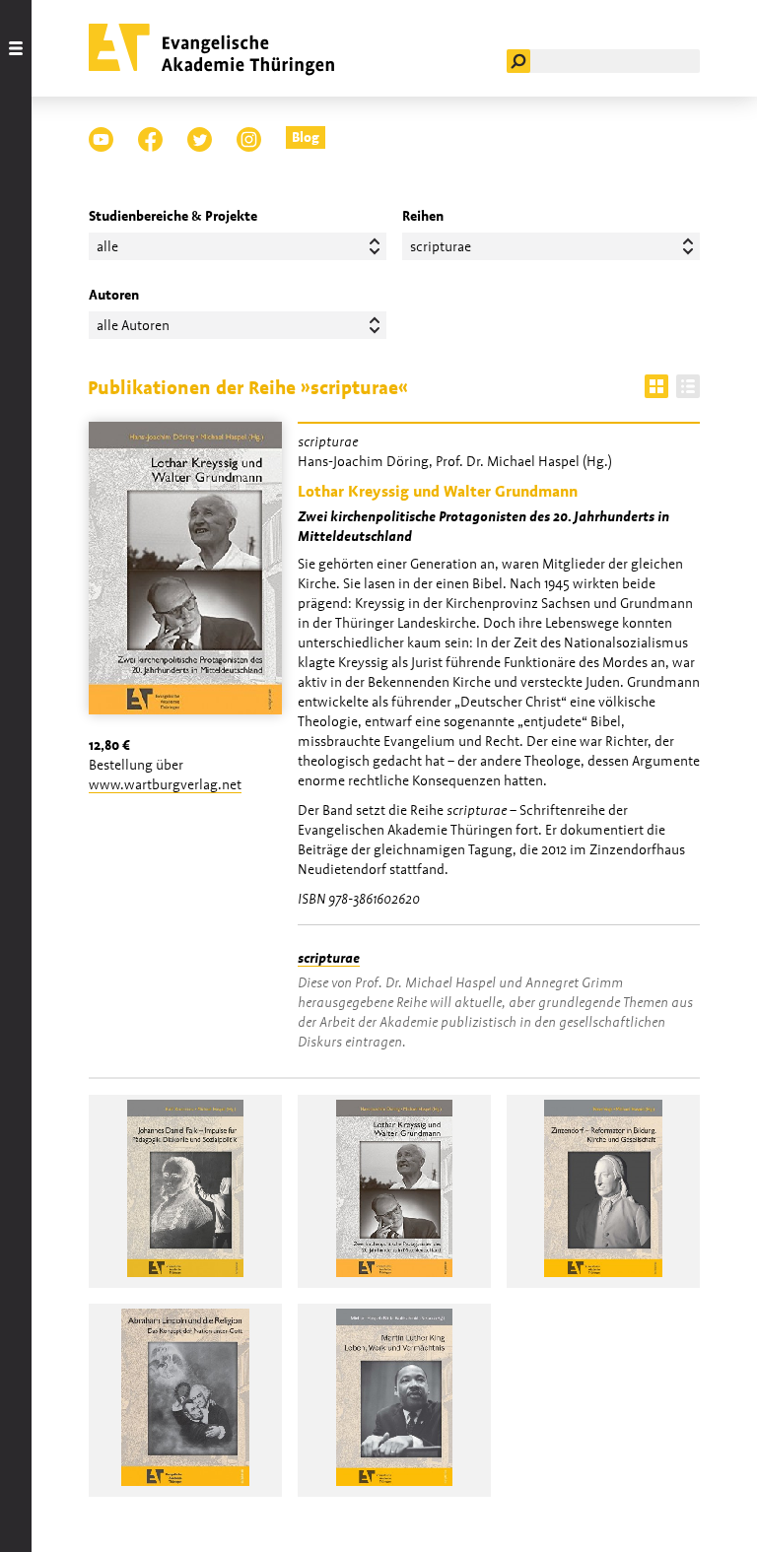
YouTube (101, 139)
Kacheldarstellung (656, 386)
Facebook (150, 139)
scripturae (329, 958)
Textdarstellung (688, 386)
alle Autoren (133, 325)
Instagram (249, 139)
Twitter (199, 139)
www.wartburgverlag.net (165, 784)
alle (107, 246)
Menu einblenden (16, 776)
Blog (305, 137)
